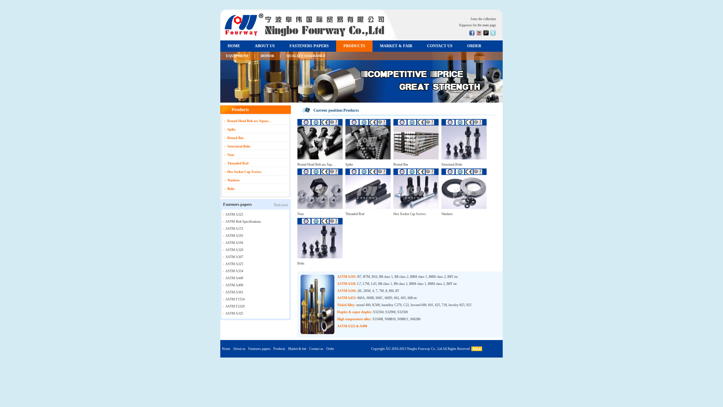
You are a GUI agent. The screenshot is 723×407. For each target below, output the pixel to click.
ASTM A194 (234, 243)
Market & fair (297, 349)
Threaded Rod (238, 163)
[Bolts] (320, 257)
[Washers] (464, 208)
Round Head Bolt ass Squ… (316, 164)
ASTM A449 (234, 278)
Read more (281, 204)
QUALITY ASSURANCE (306, 56)
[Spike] (368, 158)
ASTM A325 (234, 215)
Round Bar (235, 138)
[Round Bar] (416, 158)
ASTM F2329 (235, 306)
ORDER (474, 46)
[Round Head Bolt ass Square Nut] (320, 158)
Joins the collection (483, 19)
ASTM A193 (234, 236)
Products (279, 349)
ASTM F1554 (235, 299)
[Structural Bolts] (464, 158)
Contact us (316, 349)
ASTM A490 (234, 285)
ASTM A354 (234, 271)
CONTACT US (439, 46)
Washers (233, 180)
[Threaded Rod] (368, 208)
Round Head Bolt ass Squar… (249, 121)
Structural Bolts (239, 146)
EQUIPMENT (237, 56)
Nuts (230, 155)
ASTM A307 (234, 257)
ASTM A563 (234, 292)
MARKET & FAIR (396, 46)
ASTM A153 (234, 229)
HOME (234, 46)
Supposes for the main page (477, 25)
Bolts (231, 189)
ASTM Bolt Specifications (243, 222)
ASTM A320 (234, 250)
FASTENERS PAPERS (309, 46)
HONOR (267, 56)
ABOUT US (265, 46)
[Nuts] (320, 208)
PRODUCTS (354, 46)
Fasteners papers (259, 349)
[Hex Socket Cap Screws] (416, 208)
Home (226, 349)
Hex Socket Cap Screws (244, 172)
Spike (231, 129)
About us (239, 349)
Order (330, 349)
